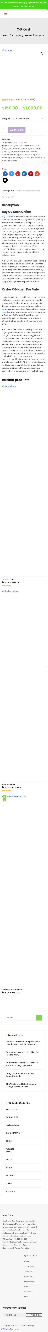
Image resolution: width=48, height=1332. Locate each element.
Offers (9, 1183)
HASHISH (10, 1175)
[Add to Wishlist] (28, 130)
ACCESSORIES (12, 1109)
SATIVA (9, 1167)
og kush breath (20, 148)
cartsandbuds (12, 1125)
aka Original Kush (15, 145)
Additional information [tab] (28, 190)
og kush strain (14, 157)
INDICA (9, 1159)
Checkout (28, 1292)
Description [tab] (8, 190)
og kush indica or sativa (18, 151)
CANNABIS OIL (12, 1117)
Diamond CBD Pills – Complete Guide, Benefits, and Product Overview (23, 1043)
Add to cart (16, 129)
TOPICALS (10, 1191)
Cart (26, 1286)
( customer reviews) (24, 99)
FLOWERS (16, 35)
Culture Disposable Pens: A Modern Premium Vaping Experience (22, 1064)
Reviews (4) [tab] (8, 197)
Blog (26, 1297)
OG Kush (27, 145)
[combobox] (34, 1315)
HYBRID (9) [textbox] (34, 1315)
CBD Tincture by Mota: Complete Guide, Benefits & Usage (21, 1085)
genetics (6, 312)
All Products (29, 1266)
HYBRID (28, 35)
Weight (6, 118)
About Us (28, 1271)
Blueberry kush (8, 784)
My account (29, 1281)
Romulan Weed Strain (12, 990)
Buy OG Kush (7, 216)
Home (5, 35)
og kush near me (24, 154)
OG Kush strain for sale (31, 157)
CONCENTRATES (13, 1133)
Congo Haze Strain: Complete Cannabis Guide (20, 1074)
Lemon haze (8, 579)
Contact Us (28, 1276)
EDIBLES (9, 1141)
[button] (41, 53)
